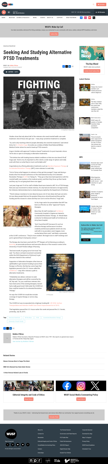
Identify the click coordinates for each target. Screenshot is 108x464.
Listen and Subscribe (91, 71)
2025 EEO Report (64, 445)
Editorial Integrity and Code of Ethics (29, 395)
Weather (12, 17)
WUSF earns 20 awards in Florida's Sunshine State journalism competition (96, 124)
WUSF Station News (95, 117)
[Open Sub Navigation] (6, 17)
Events (42, 17)
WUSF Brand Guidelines (88, 445)
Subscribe (54, 34)
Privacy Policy (86, 441)
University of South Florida (16, 321)
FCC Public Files (64, 437)
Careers (40, 449)
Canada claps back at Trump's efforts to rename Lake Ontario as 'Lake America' (96, 209)
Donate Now (54, 417)
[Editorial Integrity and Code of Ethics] (28, 386)
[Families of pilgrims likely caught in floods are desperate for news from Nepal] (84, 194)
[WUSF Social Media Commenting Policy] (81, 386)
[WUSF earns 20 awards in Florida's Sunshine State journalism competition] (84, 120)
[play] (3, 12)
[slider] (11, 12)
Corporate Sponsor (87, 430)
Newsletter (41, 437)
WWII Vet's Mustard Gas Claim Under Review (16, 367)
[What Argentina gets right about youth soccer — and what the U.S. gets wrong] (84, 180)
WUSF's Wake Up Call (54, 27)
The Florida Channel (65, 430)
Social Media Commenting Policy (46, 445)
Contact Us (41, 433)
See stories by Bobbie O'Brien (23, 341)
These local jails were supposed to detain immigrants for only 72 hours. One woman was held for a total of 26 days (96, 142)
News (3, 17)
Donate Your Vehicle (65, 452)
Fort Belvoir (59, 211)
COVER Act (13, 271)
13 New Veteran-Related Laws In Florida (15, 373)
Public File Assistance (65, 441)
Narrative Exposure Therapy (57, 166)
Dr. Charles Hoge (21, 145)
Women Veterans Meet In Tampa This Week (16, 361)
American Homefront (9, 46)
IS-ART (25, 177)
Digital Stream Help (65, 449)
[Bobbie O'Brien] (7, 338)
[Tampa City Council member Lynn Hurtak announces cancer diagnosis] (84, 87)
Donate (102, 4)
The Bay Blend (92, 64)
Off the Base (28, 317)
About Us (40, 430)
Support (60, 17)
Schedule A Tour (86, 449)
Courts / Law (94, 134)
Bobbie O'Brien (14, 65)
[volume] (8, 12)
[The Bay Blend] (92, 53)
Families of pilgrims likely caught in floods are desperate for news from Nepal (97, 195)
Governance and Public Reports (68, 433)
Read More (29, 399)
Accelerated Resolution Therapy (20, 168)
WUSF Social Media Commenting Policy (81, 395)
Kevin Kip (12, 244)
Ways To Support (86, 437)
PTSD (37, 317)
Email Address (86, 234)
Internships (41, 452)
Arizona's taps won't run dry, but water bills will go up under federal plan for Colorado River (97, 166)
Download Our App (87, 433)
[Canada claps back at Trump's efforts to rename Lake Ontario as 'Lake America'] (84, 209)
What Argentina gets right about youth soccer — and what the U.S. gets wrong (97, 181)
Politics (93, 84)
